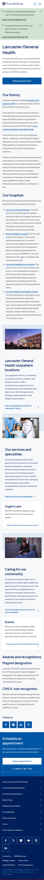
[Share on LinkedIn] (21, 724)
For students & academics (12, 830)
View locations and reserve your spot (22, 525)
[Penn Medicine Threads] (36, 840)
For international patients (12, 794)
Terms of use (23, 860)
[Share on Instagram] (13, 724)
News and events (9, 818)
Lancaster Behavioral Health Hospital (22, 291)
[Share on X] (28, 724)
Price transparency (25, 865)
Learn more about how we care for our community (20, 610)
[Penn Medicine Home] (17, 4)
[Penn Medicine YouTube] (28, 840)
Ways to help (7, 800)
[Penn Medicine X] (13, 840)
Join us (4, 824)
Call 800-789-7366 (23, 769)
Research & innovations (11, 806)
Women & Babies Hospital (17, 234)
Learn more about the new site (15, 37)
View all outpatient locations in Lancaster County (18, 406)
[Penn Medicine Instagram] (21, 840)
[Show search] (35, 4)
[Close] (40, 11)
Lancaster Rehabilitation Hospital (20, 264)
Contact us (6, 856)
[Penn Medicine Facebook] (6, 840)
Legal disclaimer (8, 865)
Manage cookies (8, 860)
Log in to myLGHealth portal (14, 19)
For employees (8, 812)
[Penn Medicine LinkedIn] (6, 848)
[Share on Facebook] (6, 724)
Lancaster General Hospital (17, 210)
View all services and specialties (18, 496)
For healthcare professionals (13, 788)
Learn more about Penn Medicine (15, 782)
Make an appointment (22, 81)
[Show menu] (39, 4)
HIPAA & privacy (20, 856)
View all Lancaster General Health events (22, 644)
